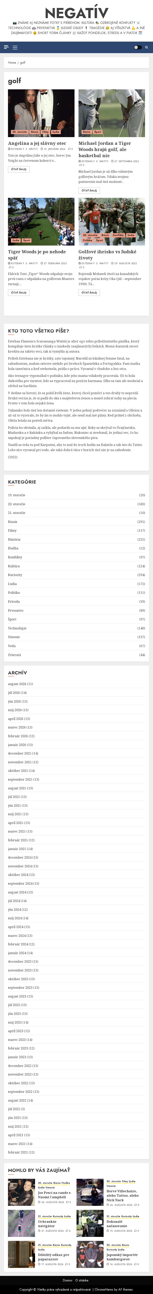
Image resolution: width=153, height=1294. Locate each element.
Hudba (13, 548)
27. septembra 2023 (126, 161)
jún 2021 (14, 1118)
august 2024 (17, 892)
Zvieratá (14, 655)
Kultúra (14, 566)
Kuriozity (15, 575)
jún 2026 (14, 701)
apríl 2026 (15, 719)
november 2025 (20, 762)
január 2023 (17, 1057)
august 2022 (17, 1100)
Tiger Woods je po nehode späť (37, 255)
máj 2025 (15, 814)
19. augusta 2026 (121, 1231)
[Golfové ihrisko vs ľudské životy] (111, 222)
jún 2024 (14, 909)
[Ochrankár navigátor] (21, 1223)
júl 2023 (14, 1005)
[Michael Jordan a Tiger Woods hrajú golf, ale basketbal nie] (111, 113)
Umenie (14, 637)
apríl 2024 (15, 927)
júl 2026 (14, 692)
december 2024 (19, 857)
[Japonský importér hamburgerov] (90, 1254)
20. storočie (20, 132)
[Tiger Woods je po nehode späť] (41, 222)
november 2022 (20, 1074)
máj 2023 (15, 1022)
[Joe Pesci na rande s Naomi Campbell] (21, 1192)
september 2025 (20, 779)
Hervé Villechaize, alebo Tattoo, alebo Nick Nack (123, 1195)
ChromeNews (104, 1289)
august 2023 (17, 996)
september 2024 (20, 883)
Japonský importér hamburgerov (122, 1257)
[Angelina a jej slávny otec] (41, 113)
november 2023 (20, 970)
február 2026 (18, 736)
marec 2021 (17, 1144)
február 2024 (18, 944)
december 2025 (19, 753)
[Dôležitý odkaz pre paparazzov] (21, 1254)
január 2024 (17, 953)
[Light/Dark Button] (138, 47)
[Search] (146, 47)
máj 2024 (15, 918)
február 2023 (18, 1048)
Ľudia (56, 132)
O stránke (81, 1280)
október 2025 (18, 770)
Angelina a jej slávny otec (37, 143)
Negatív (77, 13)
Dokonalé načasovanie (117, 1223)
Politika (87, 240)
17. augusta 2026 (52, 1264)
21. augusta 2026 (52, 1231)
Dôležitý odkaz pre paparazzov (53, 1257)
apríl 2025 (15, 823)
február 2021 (18, 1152)
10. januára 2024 (54, 149)
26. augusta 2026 (52, 1202)
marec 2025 (17, 831)
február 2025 (18, 840)
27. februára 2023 (55, 263)
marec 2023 (17, 1040)
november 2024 (20, 866)
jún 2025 (14, 805)
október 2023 (18, 979)
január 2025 (17, 849)
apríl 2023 (15, 1031)
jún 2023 (14, 1013)
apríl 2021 (15, 1135)
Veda (12, 646)
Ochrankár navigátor (47, 1223)
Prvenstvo (15, 610)
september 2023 (20, 987)
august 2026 (17, 684)
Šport (97, 132)
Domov (67, 1280)
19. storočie (16, 495)
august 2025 (17, 788)
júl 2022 (14, 1109)
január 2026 (17, 745)
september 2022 (20, 1091)
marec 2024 (17, 935)
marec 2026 (17, 727)
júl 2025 (14, 797)
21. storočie (16, 513)
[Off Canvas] (6, 47)
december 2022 (19, 1066)
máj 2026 (15, 710)
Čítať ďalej (18, 169)
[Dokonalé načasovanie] (90, 1223)
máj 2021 (15, 1126)
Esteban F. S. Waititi (24, 149)
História (14, 539)
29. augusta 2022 (125, 263)
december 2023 (19, 961)
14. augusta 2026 (121, 1264)
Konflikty (118, 235)
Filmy (45, 132)
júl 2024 (14, 901)
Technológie (17, 628)
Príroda (14, 601)
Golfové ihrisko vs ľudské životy (107, 255)
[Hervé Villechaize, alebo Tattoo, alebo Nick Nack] (90, 1192)
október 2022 (18, 1083)
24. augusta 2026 (121, 1205)
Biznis (34, 132)
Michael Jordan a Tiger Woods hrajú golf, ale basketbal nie (104, 149)
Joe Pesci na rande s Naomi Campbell (54, 1195)
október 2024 (18, 875)
